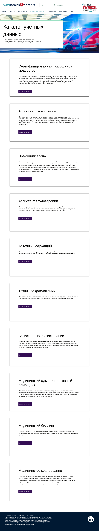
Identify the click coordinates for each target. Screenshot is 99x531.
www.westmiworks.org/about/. (26, 524)
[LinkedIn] (91, 519)
